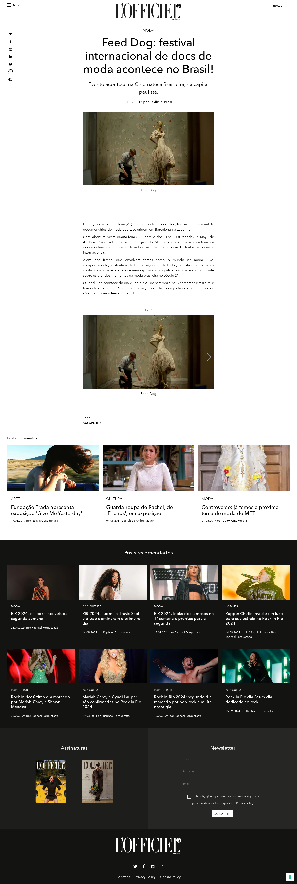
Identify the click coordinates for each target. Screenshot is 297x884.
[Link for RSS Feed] (162, 867)
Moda (148, 30)
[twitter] (10, 64)
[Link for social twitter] (135, 867)
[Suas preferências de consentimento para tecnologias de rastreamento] (290, 877)
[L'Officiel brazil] (148, 11)
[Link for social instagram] (153, 867)
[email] (10, 35)
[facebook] (10, 42)
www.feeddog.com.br (119, 293)
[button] (209, 357)
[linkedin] (10, 57)
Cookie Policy (170, 877)
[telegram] (10, 79)
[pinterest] (10, 49)
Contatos (123, 877)
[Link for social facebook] (144, 867)
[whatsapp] (10, 72)
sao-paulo (92, 423)
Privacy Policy (245, 803)
